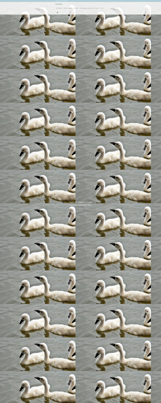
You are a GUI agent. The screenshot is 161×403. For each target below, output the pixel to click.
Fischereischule (58, 4)
